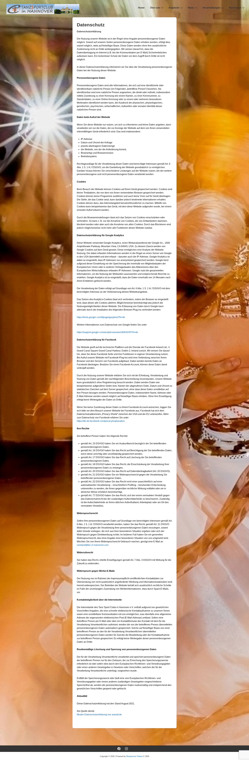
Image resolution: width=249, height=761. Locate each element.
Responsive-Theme (134, 756)
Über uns (155, 7)
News (191, 7)
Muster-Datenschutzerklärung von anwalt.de (99, 714)
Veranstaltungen (211, 7)
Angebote (174, 7)
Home (141, 7)
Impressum (235, 7)
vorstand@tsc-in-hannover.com (93, 545)
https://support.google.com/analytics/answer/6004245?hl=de (107, 332)
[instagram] (126, 749)
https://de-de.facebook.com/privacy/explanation (101, 421)
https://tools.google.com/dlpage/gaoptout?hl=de (101, 317)
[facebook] (119, 749)
